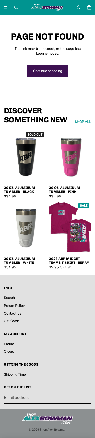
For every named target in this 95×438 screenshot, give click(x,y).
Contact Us (12, 313)
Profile (9, 344)
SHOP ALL (83, 122)
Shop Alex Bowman (53, 430)
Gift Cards (11, 321)
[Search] (16, 7)
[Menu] (5, 7)
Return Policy (14, 305)
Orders (9, 351)
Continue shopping (47, 71)
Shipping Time (15, 374)
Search (9, 298)
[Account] (78, 7)
